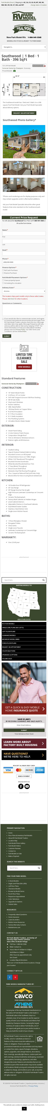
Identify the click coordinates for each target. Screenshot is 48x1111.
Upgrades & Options (9, 655)
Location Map (12, 841)
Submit (7, 336)
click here (11, 299)
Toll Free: (13, 944)
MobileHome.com (14, 927)
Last (3, 245)
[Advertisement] (24, 565)
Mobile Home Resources (16, 922)
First (3, 237)
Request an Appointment (11, 647)
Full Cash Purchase (11, 270)
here (24, 331)
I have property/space (12, 280)
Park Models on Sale (15, 854)
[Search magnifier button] (43, 580)
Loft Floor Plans (8, 632)
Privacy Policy (20, 329)
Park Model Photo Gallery (16, 843)
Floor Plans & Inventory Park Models (20, 835)
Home (10, 833)
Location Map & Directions (18, 960)
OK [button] (24, 1109)
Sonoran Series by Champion (12, 68)
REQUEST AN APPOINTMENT (24, 113)
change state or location (39, 5)
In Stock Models (8, 624)
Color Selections (8, 651)
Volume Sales (7, 659)
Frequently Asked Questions (17, 915)
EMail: (12, 947)
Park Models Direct (7, 2)
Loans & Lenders (13, 920)
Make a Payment (13, 856)
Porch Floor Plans (9, 643)
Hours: (12, 950)
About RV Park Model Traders (18, 838)
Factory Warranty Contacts (17, 925)
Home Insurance (13, 917)
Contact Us (12, 851)
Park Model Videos (14, 846)
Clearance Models (9, 635)
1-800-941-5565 (34, 37)
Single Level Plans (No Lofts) (13, 628)
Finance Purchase (10, 273)
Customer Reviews (14, 848)
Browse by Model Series (10, 639)
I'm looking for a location (12, 283)
